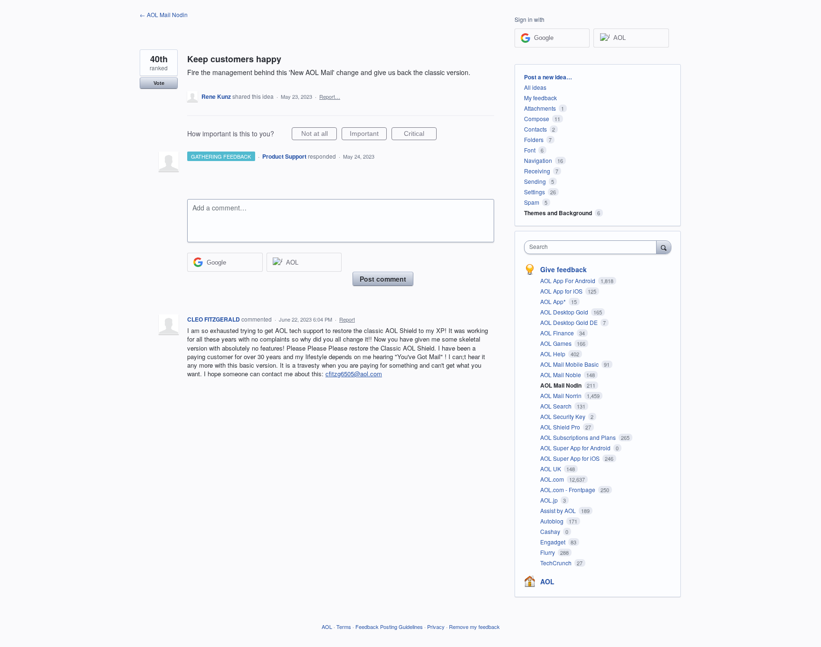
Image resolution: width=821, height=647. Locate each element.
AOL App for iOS (562, 291)
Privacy (436, 626)
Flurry (548, 552)
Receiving (537, 171)
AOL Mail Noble (561, 375)
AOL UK (551, 469)
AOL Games (556, 343)
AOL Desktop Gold (565, 312)
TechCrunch (556, 563)
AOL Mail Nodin (561, 385)
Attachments (540, 108)
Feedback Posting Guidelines (389, 626)
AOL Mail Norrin (561, 395)
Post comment (383, 279)
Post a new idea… (548, 77)
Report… (329, 96)
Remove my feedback (474, 626)
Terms (343, 626)
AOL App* (553, 301)
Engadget (553, 542)
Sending (535, 181)
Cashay (551, 531)
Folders (534, 139)
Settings (534, 192)
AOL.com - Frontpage (568, 489)
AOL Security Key (563, 416)
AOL (547, 581)
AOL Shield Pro (561, 427)
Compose (536, 118)
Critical (420, 135)
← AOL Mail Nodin (164, 14)
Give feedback (563, 269)
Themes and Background (558, 213)
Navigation (538, 160)
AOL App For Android (568, 280)
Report (347, 319)
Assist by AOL (558, 510)
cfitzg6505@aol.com (353, 373)
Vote (158, 82)
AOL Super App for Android (576, 448)
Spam (531, 202)
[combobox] (593, 247)
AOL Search (556, 406)
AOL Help (553, 354)
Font (529, 150)
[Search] (663, 247)
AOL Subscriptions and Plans (578, 437)
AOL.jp (549, 500)
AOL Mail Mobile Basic (570, 364)
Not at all (319, 135)
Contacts (535, 129)
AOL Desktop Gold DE (569, 322)
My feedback (540, 98)
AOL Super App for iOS (570, 458)
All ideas (535, 87)
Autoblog (552, 521)
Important (368, 135)
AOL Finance (557, 333)
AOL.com (552, 479)
